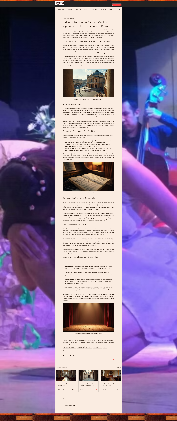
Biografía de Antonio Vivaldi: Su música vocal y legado (88, 384)
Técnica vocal (69, 9)
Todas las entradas (60, 9)
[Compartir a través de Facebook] (63, 355)
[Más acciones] (113, 19)
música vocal (81, 347)
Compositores (94, 9)
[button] (116, 5)
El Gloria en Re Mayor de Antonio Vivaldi (65, 384)
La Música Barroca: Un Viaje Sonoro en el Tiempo (110, 384)
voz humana (88, 347)
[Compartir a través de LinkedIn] (70, 355)
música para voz (97, 347)
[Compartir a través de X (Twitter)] (67, 355)
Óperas (110, 9)
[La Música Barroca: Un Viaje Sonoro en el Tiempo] (111, 375)
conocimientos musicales (69, 347)
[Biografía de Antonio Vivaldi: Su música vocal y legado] (89, 375)
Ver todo (119, 367)
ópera (105, 347)
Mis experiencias (78, 9)
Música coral (86, 9)
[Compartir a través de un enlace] (73, 355)
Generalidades (103, 9)
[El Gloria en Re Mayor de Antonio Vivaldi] (66, 375)
